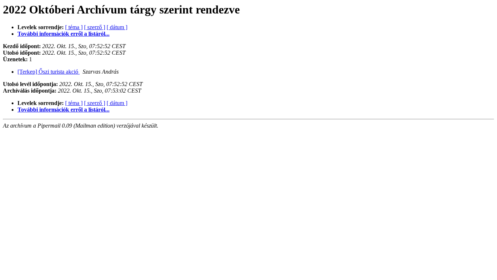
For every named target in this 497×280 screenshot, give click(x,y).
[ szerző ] (94, 27)
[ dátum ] (117, 27)
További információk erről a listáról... (63, 34)
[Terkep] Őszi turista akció (48, 72)
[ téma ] (74, 27)
